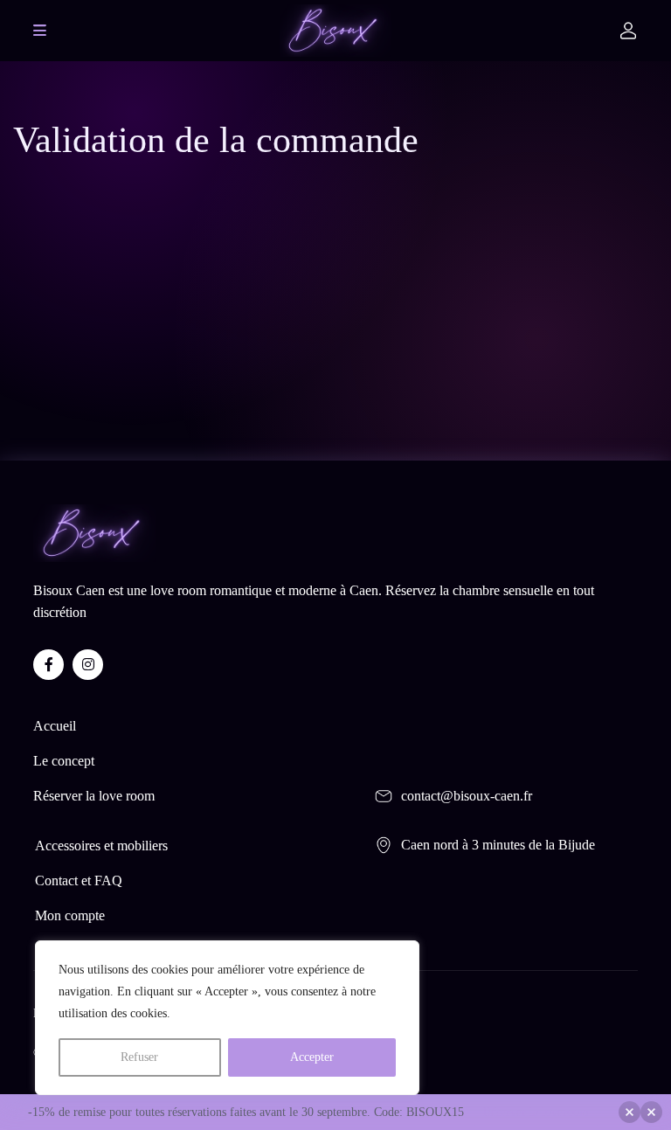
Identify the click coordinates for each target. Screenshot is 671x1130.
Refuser (139, 1057)
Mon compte (70, 915)
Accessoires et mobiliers (101, 845)
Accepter (312, 1057)
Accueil (54, 725)
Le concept (63, 760)
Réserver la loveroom (536, 1112)
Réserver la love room (94, 795)
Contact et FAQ (78, 880)
